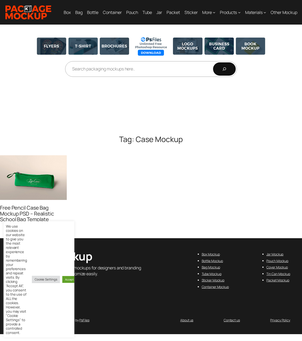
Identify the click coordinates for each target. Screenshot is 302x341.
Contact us (232, 320)
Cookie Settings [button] (46, 279)
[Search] (224, 69)
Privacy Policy (280, 320)
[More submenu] (214, 12)
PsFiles (84, 320)
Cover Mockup (277, 267)
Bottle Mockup (212, 261)
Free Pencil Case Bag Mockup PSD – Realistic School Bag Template (27, 213)
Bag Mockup (211, 267)
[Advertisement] (151, 106)
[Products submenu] (239, 12)
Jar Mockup (274, 254)
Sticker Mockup (213, 280)
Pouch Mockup (277, 261)
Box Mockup (211, 254)
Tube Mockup (212, 274)
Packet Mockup (277, 280)
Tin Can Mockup (278, 274)
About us (186, 320)
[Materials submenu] (265, 12)
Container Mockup (215, 287)
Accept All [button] (71, 279)
